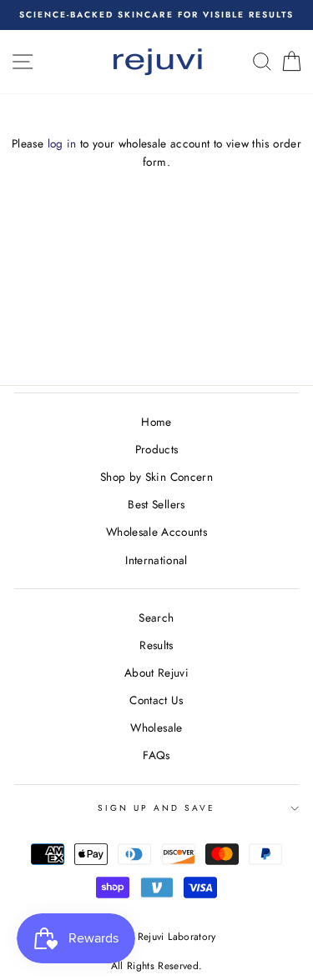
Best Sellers (156, 504)
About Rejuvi (156, 672)
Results (156, 645)
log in (62, 143)
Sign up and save (157, 808)
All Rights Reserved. (157, 965)
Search (156, 617)
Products (157, 449)
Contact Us (156, 700)
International (156, 560)
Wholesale (156, 727)
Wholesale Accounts (156, 531)
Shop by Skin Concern (156, 476)
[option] (156, 15)
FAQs (156, 755)
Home (156, 421)
